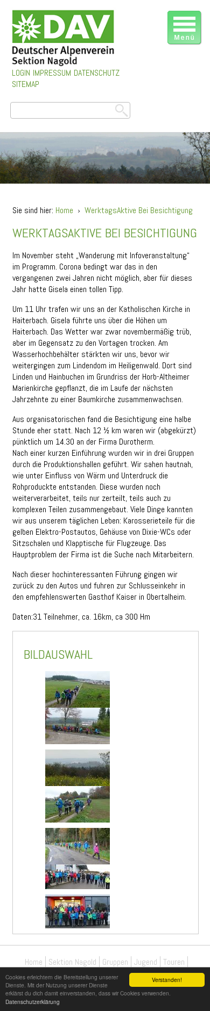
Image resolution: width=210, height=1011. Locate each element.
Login (21, 72)
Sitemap (25, 84)
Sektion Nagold (72, 962)
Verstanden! (167, 980)
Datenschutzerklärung (32, 1002)
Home (64, 210)
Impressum (52, 72)
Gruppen (115, 962)
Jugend (145, 962)
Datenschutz (97, 72)
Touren (174, 962)
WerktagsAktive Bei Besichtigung (139, 210)
